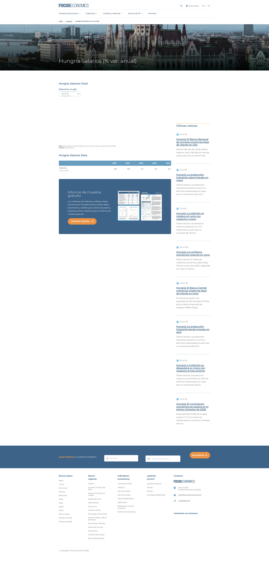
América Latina (94, 510)
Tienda (150, 487)
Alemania (63, 495)
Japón (61, 507)
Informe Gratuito (80, 221)
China (61, 484)
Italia (61, 503)
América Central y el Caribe (96, 494)
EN (203, 6)
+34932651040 (184, 501)
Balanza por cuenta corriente (126, 507)
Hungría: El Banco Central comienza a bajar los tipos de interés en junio (191, 291)
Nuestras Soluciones (68, 13)
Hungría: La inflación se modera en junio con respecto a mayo (190, 216)
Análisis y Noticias (111, 13)
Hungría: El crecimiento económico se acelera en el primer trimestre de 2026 (192, 407)
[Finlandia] (69, 96)
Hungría (69, 21)
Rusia (61, 510)
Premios (152, 13)
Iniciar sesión (193, 6)
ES (209, 6)
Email (148, 453)
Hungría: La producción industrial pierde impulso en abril (192, 329)
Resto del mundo (95, 527)
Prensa (150, 491)
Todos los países (65, 522)
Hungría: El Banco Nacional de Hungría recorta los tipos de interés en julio (192, 142)
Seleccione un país (68, 89)
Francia (62, 492)
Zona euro (63, 488)
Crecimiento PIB (124, 484)
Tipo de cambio (124, 495)
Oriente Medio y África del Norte (97, 519)
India (61, 499)
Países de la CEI (94, 499)
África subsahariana (96, 538)
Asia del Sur (93, 531)
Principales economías (97, 514)
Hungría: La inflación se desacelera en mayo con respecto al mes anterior (190, 368)
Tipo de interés (124, 491)
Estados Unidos (65, 518)
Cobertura (90, 13)
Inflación (121, 487)
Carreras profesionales (156, 495)
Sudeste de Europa (96, 535)
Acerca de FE (134, 13)
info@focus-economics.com (190, 495)
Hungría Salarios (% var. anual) (87, 21)
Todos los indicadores (126, 512)
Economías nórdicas (96, 523)
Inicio (61, 21)
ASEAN (91, 484)
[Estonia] (69, 93)
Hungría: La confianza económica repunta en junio (193, 253)
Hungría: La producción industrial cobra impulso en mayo (192, 177)
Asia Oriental (93, 503)
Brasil (61, 481)
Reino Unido (64, 514)
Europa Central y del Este (96, 488)
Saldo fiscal (122, 502)
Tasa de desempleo (126, 499)
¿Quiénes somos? (154, 484)
